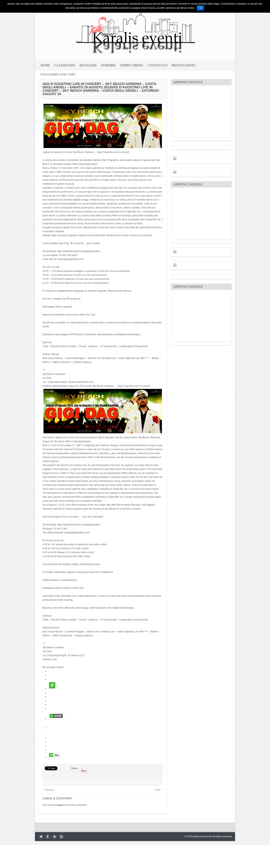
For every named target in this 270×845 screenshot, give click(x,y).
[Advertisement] (203, 112)
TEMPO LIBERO (131, 65)
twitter (41, 836)
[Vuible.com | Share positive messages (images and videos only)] (52, 688)
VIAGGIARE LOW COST (58, 74)
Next (159, 789)
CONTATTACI (157, 65)
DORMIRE (108, 65)
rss (61, 836)
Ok (200, 8)
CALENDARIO (64, 65)
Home (45, 65)
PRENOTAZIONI (183, 65)
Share (74, 768)
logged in (61, 805)
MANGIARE (88, 65)
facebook (47, 836)
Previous (48, 789)
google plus (54, 836)
